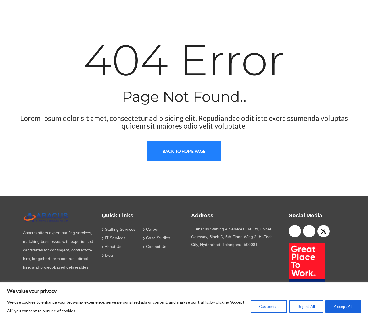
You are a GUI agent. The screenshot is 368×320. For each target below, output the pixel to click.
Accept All (343, 306)
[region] (184, 301)
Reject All (306, 306)
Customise (269, 306)
